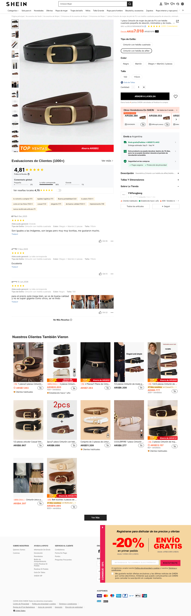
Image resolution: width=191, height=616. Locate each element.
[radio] (137, 44)
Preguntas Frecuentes (63, 560)
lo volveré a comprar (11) (22, 199)
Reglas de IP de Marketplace (24, 607)
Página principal (18, 16)
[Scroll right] (183, 10)
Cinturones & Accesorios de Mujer (74, 16)
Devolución (38, 553)
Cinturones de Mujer (97, 16)
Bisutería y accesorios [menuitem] (134, 10)
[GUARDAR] (175, 96)
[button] (177, 4)
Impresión (58, 607)
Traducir (15, 234)
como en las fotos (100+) (23, 204)
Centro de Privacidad (21, 604)
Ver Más (95, 517)
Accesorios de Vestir (34, 16)
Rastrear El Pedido (41, 569)
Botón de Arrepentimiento (40, 560)
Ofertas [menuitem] (49, 10)
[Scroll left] (180, 10)
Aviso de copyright (45, 607)
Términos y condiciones (68, 604)
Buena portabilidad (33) (67, 199)
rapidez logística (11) (45, 199)
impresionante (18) (97, 204)
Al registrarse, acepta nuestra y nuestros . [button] (144, 569)
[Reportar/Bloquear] (112, 241)
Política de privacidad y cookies (44, 604)
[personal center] (161, 4)
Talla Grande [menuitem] (98, 10)
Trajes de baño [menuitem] (76, 10)
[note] (23, 392)
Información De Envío (42, 550)
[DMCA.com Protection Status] (105, 601)
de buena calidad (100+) (75, 204)
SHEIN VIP (38, 576)
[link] (166, 3)
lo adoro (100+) (87, 199)
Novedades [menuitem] (38, 10)
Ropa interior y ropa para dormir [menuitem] (169, 10)
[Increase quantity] (144, 87)
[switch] (58, 190)
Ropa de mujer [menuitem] (62, 10)
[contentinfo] (139, 595)
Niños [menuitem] (88, 10)
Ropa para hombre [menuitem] (115, 10)
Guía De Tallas (39, 572)
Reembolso (38, 556)
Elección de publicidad (74, 607)
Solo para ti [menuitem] (26, 10)
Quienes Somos (19, 550)
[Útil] (100, 241)
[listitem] (135, 120)
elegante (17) (56, 204)
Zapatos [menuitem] (149, 10)
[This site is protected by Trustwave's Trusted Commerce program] (99, 601)
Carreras (16, 553)
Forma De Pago (61, 553)
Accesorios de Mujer (51, 16)
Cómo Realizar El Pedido (40, 565)
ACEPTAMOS (102, 591)
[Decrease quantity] (133, 87)
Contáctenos (60, 550)
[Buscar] (130, 4)
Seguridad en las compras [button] (139, 161)
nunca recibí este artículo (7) (24, 209)
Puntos (57, 556)
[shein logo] (16, 4)
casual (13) (41, 204)
